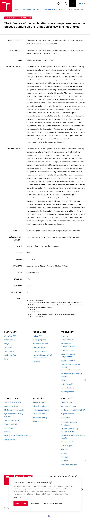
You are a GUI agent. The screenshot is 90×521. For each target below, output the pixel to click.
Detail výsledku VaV (75, 9)
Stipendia (64, 376)
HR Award (64, 449)
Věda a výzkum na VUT (31, 9)
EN (73, 3)
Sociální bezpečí (66, 384)
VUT (16, 9)
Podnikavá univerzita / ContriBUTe (73, 410)
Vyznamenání (65, 418)
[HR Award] (49, 516)
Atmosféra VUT (10, 336)
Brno (6, 359)
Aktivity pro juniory (39, 347)
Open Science (9, 428)
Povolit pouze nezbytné (53, 503)
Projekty (7, 432)
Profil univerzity (66, 402)
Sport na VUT (9, 351)
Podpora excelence (11, 406)
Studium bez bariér (68, 388)
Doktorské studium (68, 354)
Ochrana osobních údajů (69, 429)
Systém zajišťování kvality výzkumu (13, 415)
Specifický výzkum (11, 439)
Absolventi (67, 461)
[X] (82, 489)
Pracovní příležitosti (70, 431)
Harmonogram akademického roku (68, 345)
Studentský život (10, 355)
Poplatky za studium (68, 360)
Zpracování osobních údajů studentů (70, 365)
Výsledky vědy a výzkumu (53, 9)
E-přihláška (37, 362)
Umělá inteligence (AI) (69, 465)
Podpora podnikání (67, 392)
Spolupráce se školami (41, 410)
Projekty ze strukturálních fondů (16, 436)
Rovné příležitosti (67, 442)
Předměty (64, 336)
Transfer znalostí (10, 424)
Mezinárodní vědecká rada (14, 410)
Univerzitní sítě (38, 421)
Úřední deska (65, 425)
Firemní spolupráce (40, 402)
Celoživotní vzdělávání (40, 351)
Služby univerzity (39, 414)
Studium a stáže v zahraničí (71, 370)
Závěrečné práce (67, 350)
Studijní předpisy (67, 357)
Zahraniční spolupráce (41, 406)
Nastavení (35, 503)
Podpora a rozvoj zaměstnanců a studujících (73, 436)
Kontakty (64, 453)
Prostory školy (9, 340)
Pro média (64, 457)
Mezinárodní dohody (40, 418)
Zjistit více (17, 497)
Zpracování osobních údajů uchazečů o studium (42, 356)
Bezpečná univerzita (68, 414)
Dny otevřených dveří (40, 344)
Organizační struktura (69, 422)
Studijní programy (39, 340)
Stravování (8, 347)
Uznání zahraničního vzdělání (71, 374)
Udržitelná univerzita (68, 406)
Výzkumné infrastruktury (13, 420)
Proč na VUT (37, 336)
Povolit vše (20, 503)
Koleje (6, 344)
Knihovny (67, 380)
